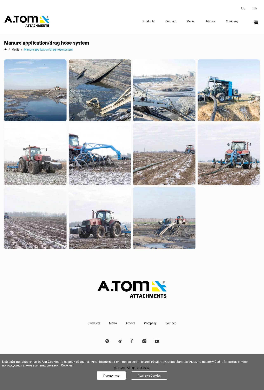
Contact (170, 21)
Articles (210, 21)
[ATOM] (5, 49)
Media (190, 21)
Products (148, 21)
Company (232, 21)
